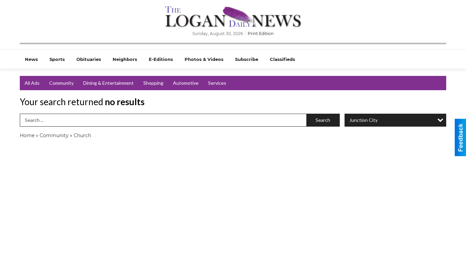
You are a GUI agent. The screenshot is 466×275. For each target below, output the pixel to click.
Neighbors (125, 59)
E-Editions (161, 59)
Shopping (153, 83)
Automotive (186, 83)
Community (61, 83)
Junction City (363, 120)
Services (217, 83)
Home (27, 135)
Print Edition (261, 33)
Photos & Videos (204, 59)
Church (82, 135)
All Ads (32, 83)
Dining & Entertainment (108, 83)
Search (323, 120)
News (31, 59)
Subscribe (246, 59)
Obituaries (88, 59)
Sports (57, 59)
